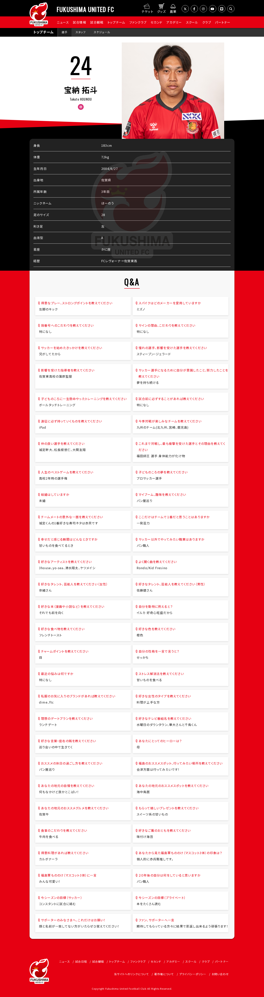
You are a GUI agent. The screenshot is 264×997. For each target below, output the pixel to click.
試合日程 (81, 961)
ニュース (63, 22)
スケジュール (102, 32)
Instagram (81, 107)
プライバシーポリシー (192, 974)
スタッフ (81, 32)
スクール (192, 22)
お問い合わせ (220, 974)
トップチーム (116, 22)
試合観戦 (97, 22)
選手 (64, 32)
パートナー (222, 22)
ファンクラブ (137, 22)
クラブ (206, 22)
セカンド (157, 22)
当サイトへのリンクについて (131, 974)
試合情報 (79, 22)
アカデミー (174, 22)
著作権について (164, 974)
